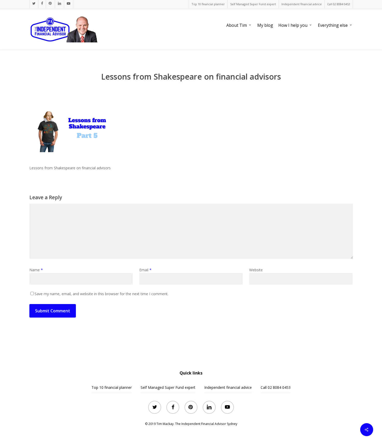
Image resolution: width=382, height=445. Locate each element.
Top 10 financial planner (111, 387)
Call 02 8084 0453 (276, 387)
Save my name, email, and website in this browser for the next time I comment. (101, 293)
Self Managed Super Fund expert (168, 387)
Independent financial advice (228, 387)
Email (145, 269)
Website (256, 269)
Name (36, 269)
